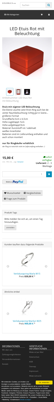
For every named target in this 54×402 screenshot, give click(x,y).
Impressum (33, 371)
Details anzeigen (25, 399)
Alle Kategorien (12, 14)
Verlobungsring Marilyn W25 (27, 320)
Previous (7, 266)
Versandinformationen (11, 359)
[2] (14, 181)
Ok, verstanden (44, 382)
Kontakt (5, 364)
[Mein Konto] (49, 14)
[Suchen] (49, 5)
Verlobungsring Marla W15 (27, 273)
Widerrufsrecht (35, 376)
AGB (31, 361)
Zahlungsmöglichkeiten (11, 354)
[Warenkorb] (42, 14)
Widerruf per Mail (36, 352)
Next (46, 266)
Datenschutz (34, 357)
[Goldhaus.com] (9, 3)
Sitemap (32, 366)
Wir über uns (7, 350)
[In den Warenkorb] (49, 174)
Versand (20, 162)
